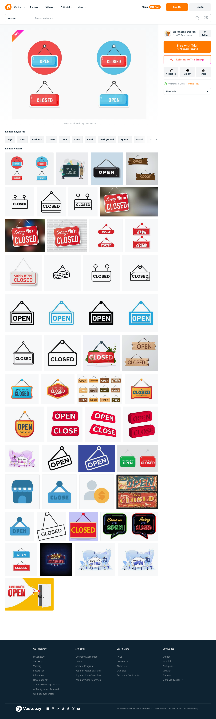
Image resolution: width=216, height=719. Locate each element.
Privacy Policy (175, 708)
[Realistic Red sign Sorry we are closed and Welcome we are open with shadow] (106, 235)
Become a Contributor (128, 675)
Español (166, 661)
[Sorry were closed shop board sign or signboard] (58, 389)
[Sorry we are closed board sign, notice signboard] (22, 389)
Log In (200, 6)
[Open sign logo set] (78, 458)
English (166, 656)
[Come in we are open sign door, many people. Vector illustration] (138, 559)
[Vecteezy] (8, 7)
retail (90, 139)
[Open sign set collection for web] (81, 313)
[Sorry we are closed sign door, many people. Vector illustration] (22, 458)
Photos (34, 7)
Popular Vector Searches (88, 670)
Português (167, 665)
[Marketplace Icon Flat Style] (22, 492)
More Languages (171, 680)
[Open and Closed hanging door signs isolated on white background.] (137, 458)
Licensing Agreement (86, 656)
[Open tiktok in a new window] (68, 708)
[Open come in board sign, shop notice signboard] (24, 424)
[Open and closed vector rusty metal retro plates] (137, 492)
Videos (49, 7)
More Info (171, 91)
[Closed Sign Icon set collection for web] (140, 273)
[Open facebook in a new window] (48, 708)
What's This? (193, 83)
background (107, 139)
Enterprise (38, 670)
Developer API (40, 679)
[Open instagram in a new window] (53, 708)
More (80, 7)
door (64, 139)
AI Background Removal (46, 689)
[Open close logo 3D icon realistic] (64, 424)
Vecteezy (38, 661)
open (52, 139)
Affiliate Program (84, 665)
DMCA (78, 661)
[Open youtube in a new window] (78, 708)
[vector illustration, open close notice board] (142, 168)
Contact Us (122, 661)
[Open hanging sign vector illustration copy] (107, 168)
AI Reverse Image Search (46, 684)
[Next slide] (153, 139)
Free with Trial (187, 47)
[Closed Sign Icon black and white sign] (51, 201)
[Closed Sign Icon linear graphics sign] (19, 201)
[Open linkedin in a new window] (58, 708)
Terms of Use (159, 708)
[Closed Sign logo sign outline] (101, 273)
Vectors (18, 7)
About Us (122, 665)
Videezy (37, 665)
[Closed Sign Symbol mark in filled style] (62, 353)
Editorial (65, 7)
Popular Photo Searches (88, 675)
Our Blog (121, 670)
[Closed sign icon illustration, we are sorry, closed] (101, 353)
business (37, 139)
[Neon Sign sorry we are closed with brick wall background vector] (56, 559)
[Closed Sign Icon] (83, 201)
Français (166, 675)
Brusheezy (38, 656)
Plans (145, 6)
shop (22, 139)
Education (38, 675)
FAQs (119, 656)
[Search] (197, 18)
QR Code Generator (43, 693)
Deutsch (166, 670)
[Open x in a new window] (73, 708)
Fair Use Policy (191, 708)
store (77, 139)
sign (10, 139)
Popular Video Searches (88, 679)
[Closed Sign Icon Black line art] (23, 353)
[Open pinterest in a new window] (63, 708)
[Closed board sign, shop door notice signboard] (141, 389)
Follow (205, 35)
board (139, 139)
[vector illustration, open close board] (140, 353)
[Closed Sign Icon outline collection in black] (62, 273)
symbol (125, 139)
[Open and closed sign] (29, 168)
